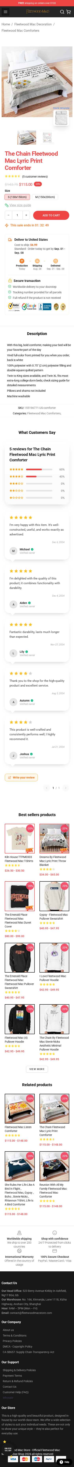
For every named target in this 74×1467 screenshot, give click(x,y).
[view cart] (68, 11)
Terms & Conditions (14, 1335)
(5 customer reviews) (35, 176)
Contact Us (9, 1386)
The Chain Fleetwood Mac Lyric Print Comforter (52, 1131)
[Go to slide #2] (47, 138)
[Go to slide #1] (26, 138)
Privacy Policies (12, 1341)
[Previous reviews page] (46, 787)
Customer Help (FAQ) (16, 1392)
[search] (62, 11)
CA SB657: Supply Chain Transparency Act (28, 1352)
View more (37, 1069)
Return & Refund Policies (18, 1381)
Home (6, 24)
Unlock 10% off (8, 1450)
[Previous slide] (8, 82)
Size (7, 190)
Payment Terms (12, 1375)
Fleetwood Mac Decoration (33, 24)
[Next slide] (66, 82)
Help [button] (67, 1462)
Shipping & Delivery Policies (19, 1370)
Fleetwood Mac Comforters (20, 30)
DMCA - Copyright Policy (17, 1346)
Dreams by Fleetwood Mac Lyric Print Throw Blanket (52, 860)
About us (8, 1330)
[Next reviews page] (65, 787)
